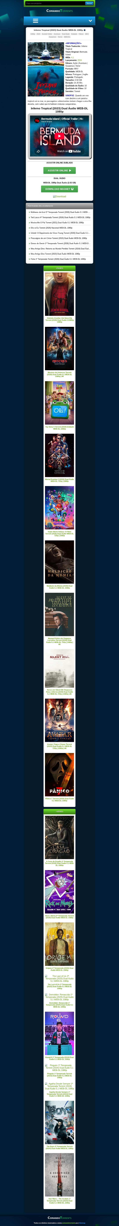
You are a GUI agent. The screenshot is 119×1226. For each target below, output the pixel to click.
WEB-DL (67, 37)
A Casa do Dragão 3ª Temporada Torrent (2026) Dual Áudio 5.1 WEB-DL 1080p (59, 863)
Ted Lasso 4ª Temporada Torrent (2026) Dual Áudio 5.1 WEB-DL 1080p (60, 217)
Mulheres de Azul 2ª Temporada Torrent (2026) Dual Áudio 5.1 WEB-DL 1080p (60, 212)
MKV (87, 34)
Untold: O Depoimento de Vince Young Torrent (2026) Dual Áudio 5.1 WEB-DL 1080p (60, 233)
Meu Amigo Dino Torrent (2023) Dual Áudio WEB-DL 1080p (55, 254)
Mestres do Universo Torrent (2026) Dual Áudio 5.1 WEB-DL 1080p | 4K (59, 374)
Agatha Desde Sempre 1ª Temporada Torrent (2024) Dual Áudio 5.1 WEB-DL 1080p (59, 1094)
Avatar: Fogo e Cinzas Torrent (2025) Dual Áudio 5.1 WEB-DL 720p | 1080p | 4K (59, 746)
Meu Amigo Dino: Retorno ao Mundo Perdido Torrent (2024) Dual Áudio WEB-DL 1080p (60, 249)
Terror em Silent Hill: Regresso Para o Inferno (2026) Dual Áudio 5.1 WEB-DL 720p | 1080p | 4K (59, 692)
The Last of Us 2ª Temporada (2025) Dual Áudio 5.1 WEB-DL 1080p (59, 986)
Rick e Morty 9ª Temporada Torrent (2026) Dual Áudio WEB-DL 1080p (59, 917)
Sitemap (82, 1223)
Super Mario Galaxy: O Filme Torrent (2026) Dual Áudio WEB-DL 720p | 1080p (59, 534)
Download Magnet (57, 189)
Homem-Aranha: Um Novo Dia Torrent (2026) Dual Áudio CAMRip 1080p (59, 320)
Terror (60, 37)
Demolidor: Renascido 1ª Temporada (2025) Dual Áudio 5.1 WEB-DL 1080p (59, 1005)
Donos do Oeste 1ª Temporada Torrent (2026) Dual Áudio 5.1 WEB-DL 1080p (60, 243)
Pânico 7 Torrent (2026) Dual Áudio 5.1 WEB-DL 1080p (59, 800)
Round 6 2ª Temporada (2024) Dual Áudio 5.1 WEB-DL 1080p (59, 1058)
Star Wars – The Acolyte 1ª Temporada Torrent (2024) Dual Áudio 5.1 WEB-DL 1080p (59, 1201)
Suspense (52, 37)
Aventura (57, 34)
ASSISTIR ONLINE (58, 170)
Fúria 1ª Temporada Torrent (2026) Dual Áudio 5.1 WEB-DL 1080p (58, 259)
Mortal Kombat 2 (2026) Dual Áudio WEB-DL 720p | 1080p (59, 480)
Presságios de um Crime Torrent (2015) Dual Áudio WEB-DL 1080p (58, 238)
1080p (33, 34)
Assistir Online (47, 34)
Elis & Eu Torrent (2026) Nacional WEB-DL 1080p (51, 228)
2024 (38, 34)
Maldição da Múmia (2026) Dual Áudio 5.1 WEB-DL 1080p (59, 587)
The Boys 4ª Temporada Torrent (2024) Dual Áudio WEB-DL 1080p (59, 1147)
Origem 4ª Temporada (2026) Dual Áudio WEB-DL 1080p (59, 969)
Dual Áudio (66, 34)
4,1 (72, 57)
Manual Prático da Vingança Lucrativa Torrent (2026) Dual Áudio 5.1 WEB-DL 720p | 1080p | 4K (59, 641)
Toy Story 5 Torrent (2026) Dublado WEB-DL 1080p (59, 428)
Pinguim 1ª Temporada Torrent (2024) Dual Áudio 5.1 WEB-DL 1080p (59, 1076)
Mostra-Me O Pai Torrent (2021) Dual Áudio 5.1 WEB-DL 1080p (57, 223)
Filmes (81, 34)
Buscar (89, 3)
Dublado (74, 34)
